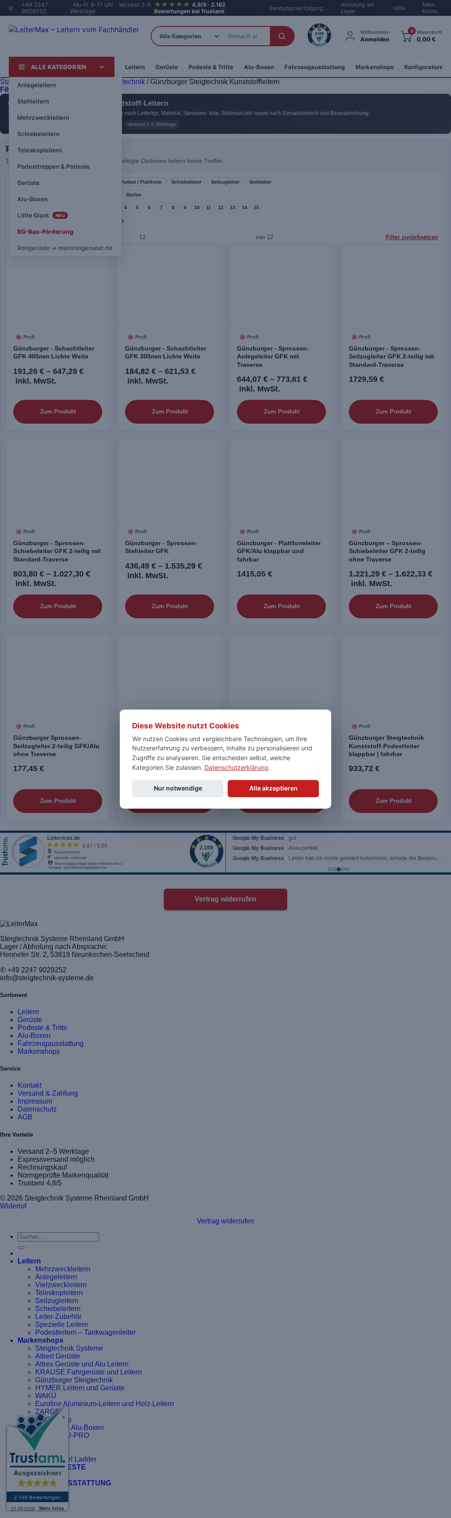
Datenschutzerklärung (236, 767)
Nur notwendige (178, 788)
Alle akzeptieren (273, 788)
